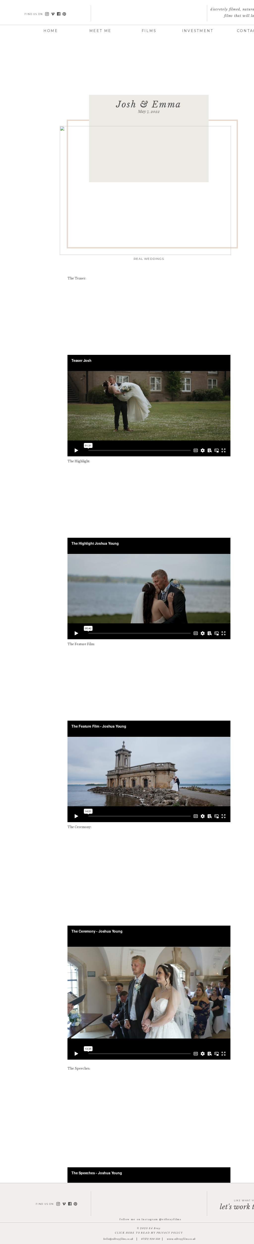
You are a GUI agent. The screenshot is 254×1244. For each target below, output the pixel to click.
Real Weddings (149, 259)
